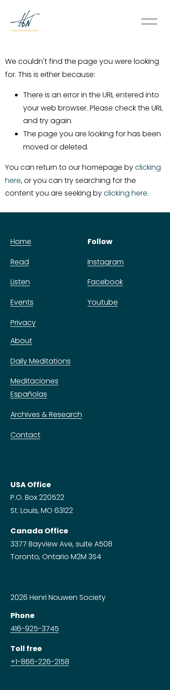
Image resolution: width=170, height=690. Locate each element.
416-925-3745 (34, 628)
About (21, 340)
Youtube (102, 302)
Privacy (23, 322)
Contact (25, 435)
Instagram (105, 262)
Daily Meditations (40, 361)
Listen (20, 282)
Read (19, 262)
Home (20, 241)
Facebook (105, 282)
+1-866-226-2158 (39, 661)
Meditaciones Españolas (34, 387)
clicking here (125, 193)
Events (22, 302)
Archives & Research (46, 414)
